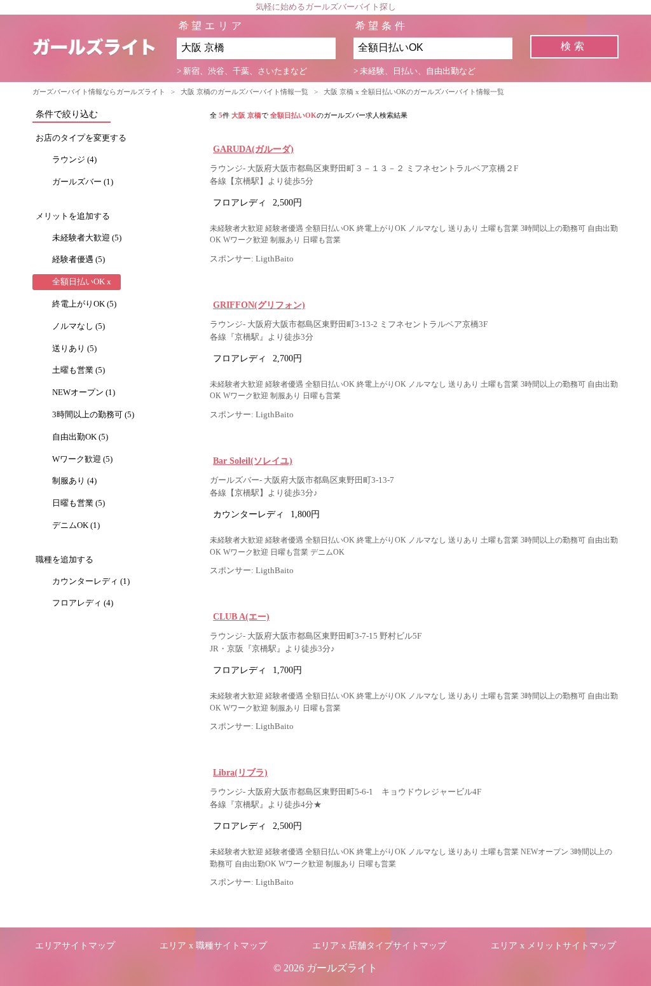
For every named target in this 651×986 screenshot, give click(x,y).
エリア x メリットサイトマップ (553, 945)
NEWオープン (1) (83, 392)
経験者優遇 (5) (78, 259)
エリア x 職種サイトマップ (213, 945)
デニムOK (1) (76, 525)
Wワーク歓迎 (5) (82, 459)
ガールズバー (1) (82, 181)
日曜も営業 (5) (78, 503)
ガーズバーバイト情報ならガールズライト (98, 91)
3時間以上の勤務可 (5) (93, 414)
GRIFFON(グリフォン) (259, 305)
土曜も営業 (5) (78, 370)
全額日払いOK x (81, 281)
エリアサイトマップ (75, 945)
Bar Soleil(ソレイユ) (252, 460)
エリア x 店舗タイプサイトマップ (379, 945)
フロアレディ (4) (82, 603)
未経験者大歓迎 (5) (86, 237)
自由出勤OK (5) (80, 437)
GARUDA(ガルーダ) (253, 149)
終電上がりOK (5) (84, 304)
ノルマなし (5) (78, 326)
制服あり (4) (74, 480)
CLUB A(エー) (241, 616)
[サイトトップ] (104, 48)
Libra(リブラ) (240, 772)
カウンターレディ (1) (91, 581)
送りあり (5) (74, 348)
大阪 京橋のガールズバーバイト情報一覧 (244, 91)
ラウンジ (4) (74, 159)
